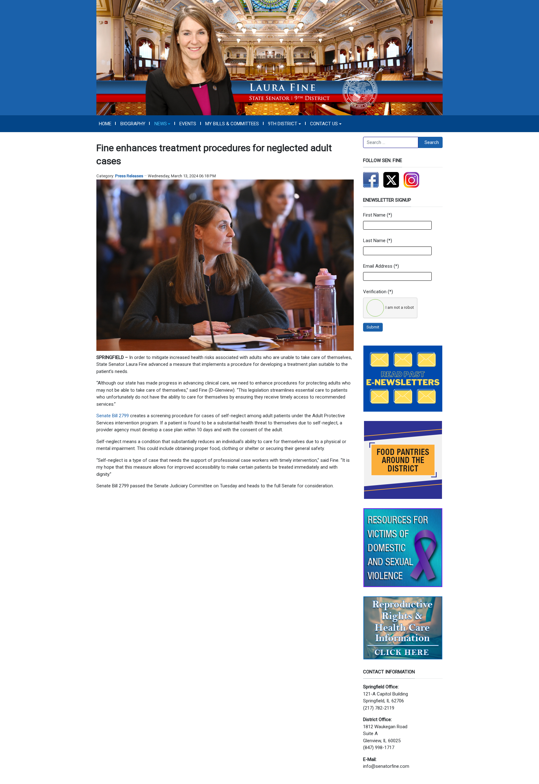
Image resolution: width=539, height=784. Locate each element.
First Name (374, 215)
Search (432, 142)
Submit (373, 327)
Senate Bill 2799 (112, 415)
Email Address (377, 266)
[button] (162, 124)
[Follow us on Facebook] (371, 180)
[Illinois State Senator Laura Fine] (269, 57)
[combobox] (390, 142)
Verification (374, 291)
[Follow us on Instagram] (411, 180)
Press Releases (129, 176)
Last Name (374, 240)
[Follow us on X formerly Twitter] (391, 180)
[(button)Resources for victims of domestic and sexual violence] (403, 547)
